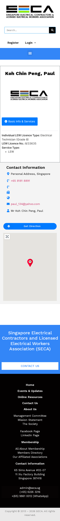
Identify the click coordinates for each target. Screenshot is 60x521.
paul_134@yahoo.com (25, 204)
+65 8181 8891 (20, 180)
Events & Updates (30, 391)
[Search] (52, 30)
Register (13, 42)
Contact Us (30, 403)
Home (30, 384)
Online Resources (30, 397)
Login (28, 42)
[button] (30, 53)
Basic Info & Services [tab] (21, 121)
